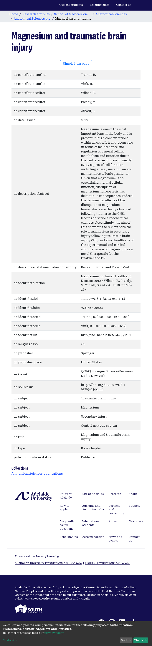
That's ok (140, 640)
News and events (115, 538)
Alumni (114, 521)
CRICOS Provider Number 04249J (107, 563)
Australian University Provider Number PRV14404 (48, 563)
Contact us (123, 4)
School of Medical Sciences (72, 14)
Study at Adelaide (66, 495)
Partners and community (116, 509)
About (133, 493)
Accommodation (93, 536)
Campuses (136, 521)
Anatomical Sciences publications (32, 18)
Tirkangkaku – (37, 556)
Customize (10, 640)
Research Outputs (36, 14)
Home (13, 14)
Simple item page (76, 63)
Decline (126, 640)
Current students (71, 4)
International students (91, 523)
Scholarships (69, 536)
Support (134, 505)
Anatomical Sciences (111, 14)
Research (115, 493)
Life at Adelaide (93, 493)
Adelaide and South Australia (93, 507)
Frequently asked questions (67, 525)
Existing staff (99, 4)
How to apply (64, 507)
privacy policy (54, 632)
